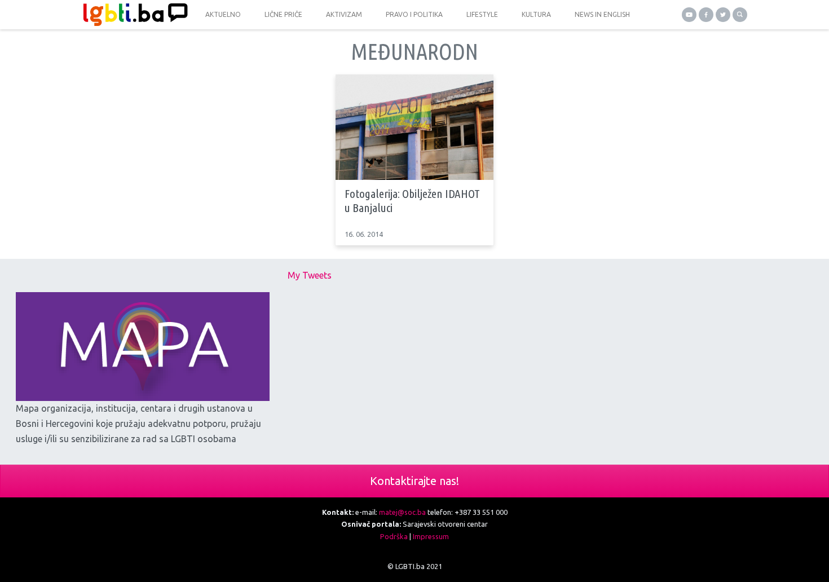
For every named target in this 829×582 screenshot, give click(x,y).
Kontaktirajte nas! (414, 480)
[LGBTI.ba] (132, 14)
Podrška (394, 536)
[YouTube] (689, 14)
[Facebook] (706, 14)
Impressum (431, 536)
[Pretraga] (740, 14)
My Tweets (310, 275)
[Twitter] (723, 14)
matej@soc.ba (402, 512)
